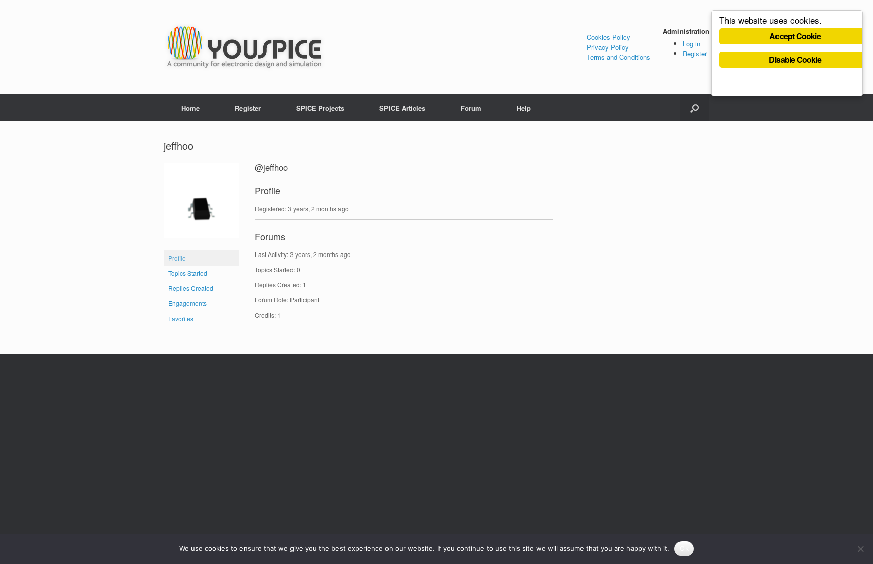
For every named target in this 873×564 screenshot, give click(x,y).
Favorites (180, 318)
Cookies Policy (608, 37)
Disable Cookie (795, 59)
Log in (691, 43)
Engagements (187, 303)
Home (190, 108)
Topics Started (187, 273)
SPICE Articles (402, 108)
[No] (860, 549)
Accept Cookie (795, 36)
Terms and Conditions (618, 57)
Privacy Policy (608, 47)
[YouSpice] (244, 47)
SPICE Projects (320, 108)
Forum (471, 108)
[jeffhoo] (201, 245)
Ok (684, 548)
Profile (177, 257)
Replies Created (190, 288)
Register (695, 53)
